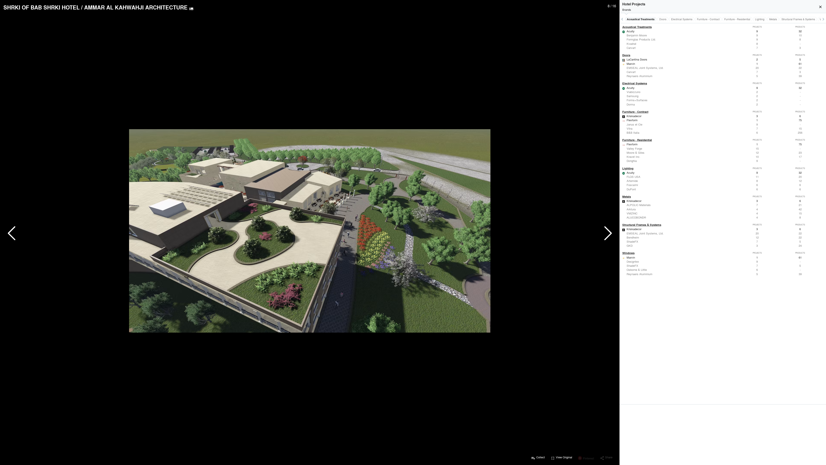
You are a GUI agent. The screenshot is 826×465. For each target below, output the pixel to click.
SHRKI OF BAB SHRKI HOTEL (41, 7)
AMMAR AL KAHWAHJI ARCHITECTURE (136, 7)
